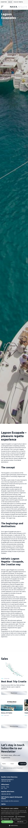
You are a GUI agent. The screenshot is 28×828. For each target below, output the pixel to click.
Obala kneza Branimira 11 (7, 779)
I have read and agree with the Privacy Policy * (13, 768)
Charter (4, 2)
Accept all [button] (7, 821)
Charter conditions (15, 813)
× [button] (26, 807)
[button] (14, 825)
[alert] (14, 817)
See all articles (14, 726)
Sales (10, 2)
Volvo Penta (18, 2)
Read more (14, 693)
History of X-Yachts (6, 713)
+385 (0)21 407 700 (6, 781)
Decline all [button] (20, 821)
